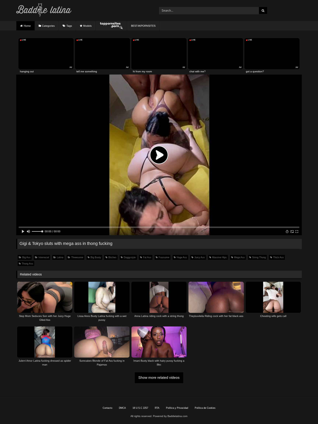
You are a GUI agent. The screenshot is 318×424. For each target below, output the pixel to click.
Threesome (77, 257)
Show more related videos (159, 377)
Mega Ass (239, 257)
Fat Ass (147, 257)
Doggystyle (130, 257)
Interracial (43, 257)
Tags (69, 25)
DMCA (122, 408)
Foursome (164, 257)
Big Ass (26, 257)
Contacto (107, 408)
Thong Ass (27, 263)
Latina (60, 257)
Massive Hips (219, 257)
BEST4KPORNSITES (143, 25)
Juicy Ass (199, 257)
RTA (157, 408)
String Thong (259, 257)
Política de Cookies (205, 408)
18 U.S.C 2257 (140, 408)
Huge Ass (182, 257)
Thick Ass (278, 257)
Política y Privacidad (177, 408)
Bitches (112, 257)
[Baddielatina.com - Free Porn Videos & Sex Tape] (43, 10)
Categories (48, 25)
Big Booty (96, 257)
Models (87, 25)
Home (27, 25)
